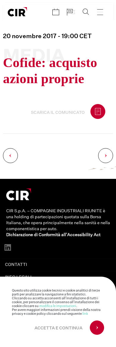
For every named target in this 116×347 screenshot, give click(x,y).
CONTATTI (16, 265)
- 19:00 (47, 36)
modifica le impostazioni (57, 306)
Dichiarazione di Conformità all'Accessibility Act (53, 235)
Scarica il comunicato (58, 113)
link (85, 313)
